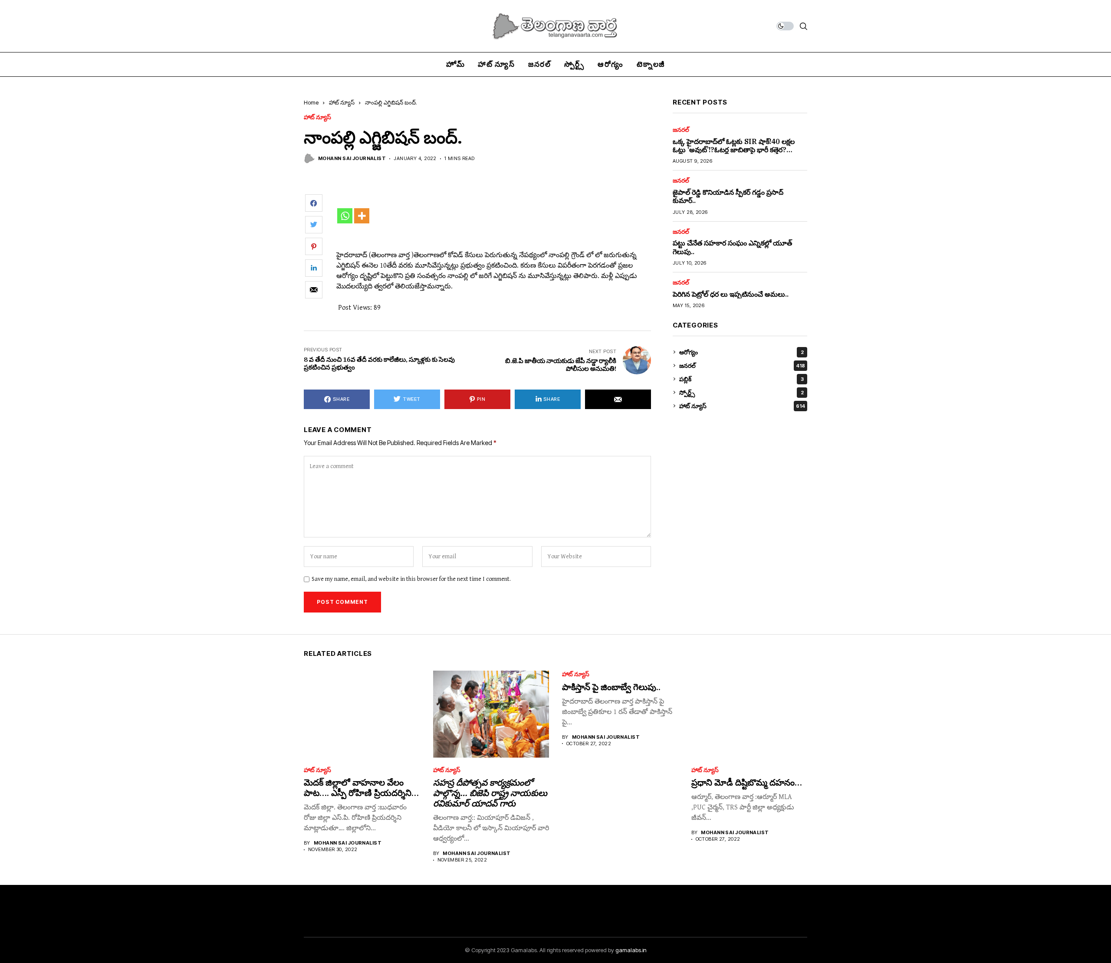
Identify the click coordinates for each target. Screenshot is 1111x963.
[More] (361, 215)
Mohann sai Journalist (352, 158)
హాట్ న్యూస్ (342, 102)
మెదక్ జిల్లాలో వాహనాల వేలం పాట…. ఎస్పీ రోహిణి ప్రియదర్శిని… (361, 787)
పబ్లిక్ (741, 379)
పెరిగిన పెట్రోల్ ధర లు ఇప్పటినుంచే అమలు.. (731, 293)
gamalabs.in (631, 950)
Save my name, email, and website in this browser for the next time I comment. (411, 579)
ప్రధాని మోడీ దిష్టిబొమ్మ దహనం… (746, 782)
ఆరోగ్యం (741, 352)
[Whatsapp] (344, 215)
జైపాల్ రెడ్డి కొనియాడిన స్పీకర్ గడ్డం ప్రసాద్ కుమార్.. (728, 196)
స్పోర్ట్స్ (741, 392)
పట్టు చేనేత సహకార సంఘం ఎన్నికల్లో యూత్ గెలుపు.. (732, 247)
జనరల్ (681, 129)
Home (311, 102)
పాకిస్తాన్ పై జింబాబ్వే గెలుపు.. (611, 687)
